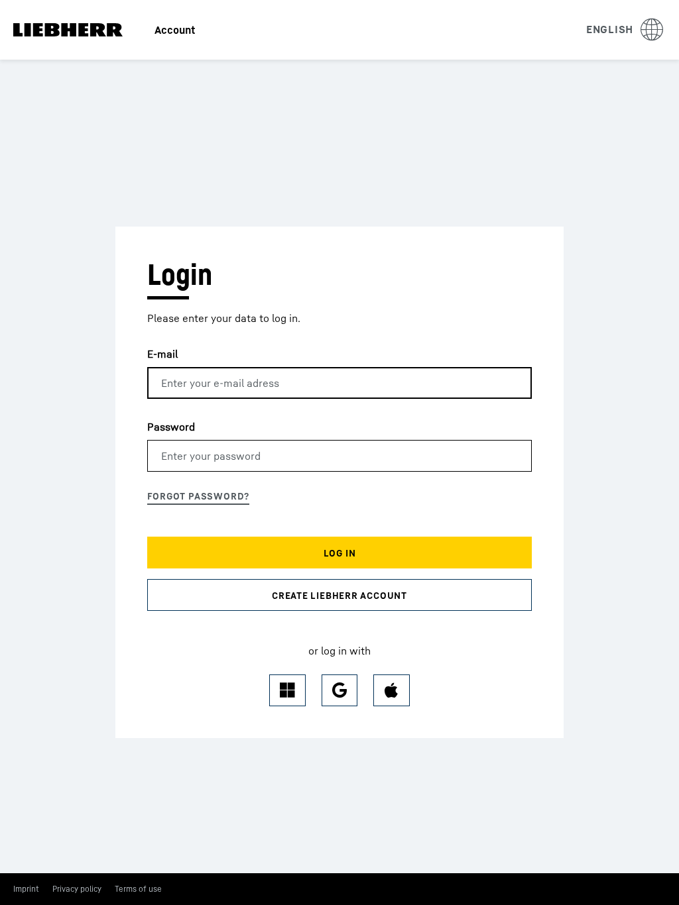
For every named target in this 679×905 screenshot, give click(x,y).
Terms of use (138, 889)
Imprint (26, 889)
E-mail (162, 353)
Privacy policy (76, 889)
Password (171, 426)
